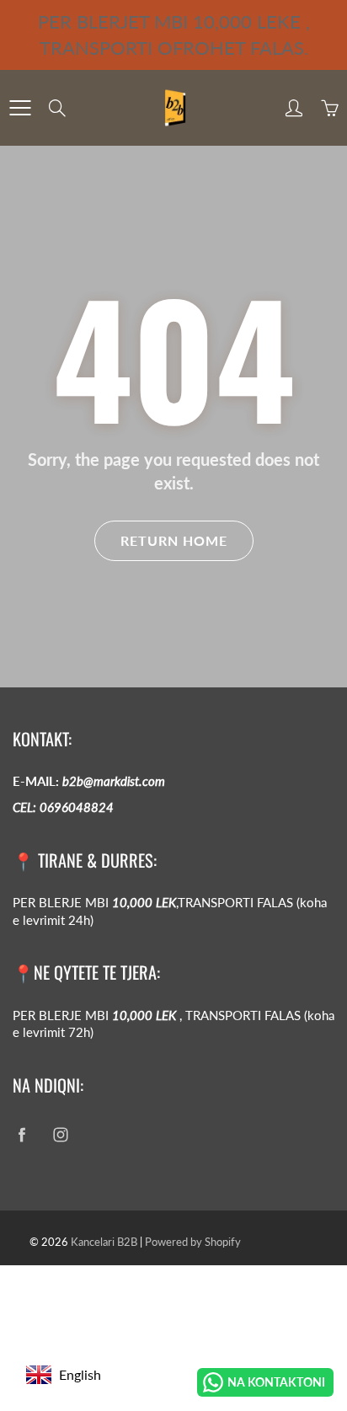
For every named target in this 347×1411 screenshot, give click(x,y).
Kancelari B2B (104, 1241)
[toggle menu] (20, 107)
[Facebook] (21, 1134)
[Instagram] (60, 1134)
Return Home (173, 540)
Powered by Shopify (193, 1241)
